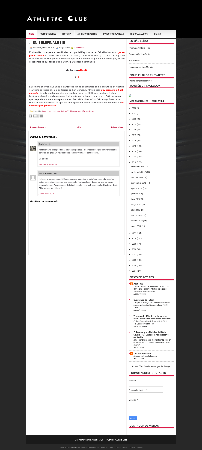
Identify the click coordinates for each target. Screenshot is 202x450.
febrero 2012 (137, 220)
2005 (134, 265)
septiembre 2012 (139, 182)
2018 (134, 129)
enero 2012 (136, 226)
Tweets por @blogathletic (140, 80)
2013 (134, 156)
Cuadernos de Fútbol (144, 299)
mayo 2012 (136, 204)
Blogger (166, 366)
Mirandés (81, 111)
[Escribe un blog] (34, 115)
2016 (134, 140)
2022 (134, 107)
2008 (134, 249)
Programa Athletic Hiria (139, 47)
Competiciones (48, 33)
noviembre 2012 (138, 171)
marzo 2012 (137, 215)
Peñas (157, 33)
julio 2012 (135, 193)
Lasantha (103, 447)
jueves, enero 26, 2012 (47, 193)
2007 (134, 254)
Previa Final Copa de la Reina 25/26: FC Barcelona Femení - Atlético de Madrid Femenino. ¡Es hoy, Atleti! (151, 289)
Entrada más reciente (38, 127)
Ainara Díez (121, 439)
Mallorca (73, 111)
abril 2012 (136, 209)
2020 (134, 118)
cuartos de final (58, 111)
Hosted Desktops (136, 447)
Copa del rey (46, 111)
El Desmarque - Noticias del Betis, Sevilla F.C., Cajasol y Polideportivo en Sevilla (151, 335)
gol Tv (67, 111)
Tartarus (43, 144)
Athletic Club (97, 439)
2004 (134, 270)
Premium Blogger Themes (118, 447)
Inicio (31, 33)
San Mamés (134, 60)
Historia (66, 33)
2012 (134, 162)
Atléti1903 (138, 283)
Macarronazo (45, 173)
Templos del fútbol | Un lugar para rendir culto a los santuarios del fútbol (152, 317)
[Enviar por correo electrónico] (30, 115)
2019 (134, 124)
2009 (134, 243)
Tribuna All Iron (139, 33)
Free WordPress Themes (77, 447)
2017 (134, 134)
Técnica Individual (142, 353)
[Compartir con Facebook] (41, 115)
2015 (134, 145)
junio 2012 (136, 198)
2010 (134, 238)
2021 (134, 113)
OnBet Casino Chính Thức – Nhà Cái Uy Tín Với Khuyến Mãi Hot (151, 322)
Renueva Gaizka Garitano (140, 54)
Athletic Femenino (87, 33)
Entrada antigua (117, 127)
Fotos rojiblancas (113, 33)
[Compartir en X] (37, 115)
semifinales (90, 111)
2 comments (79, 48)
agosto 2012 (137, 188)
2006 (134, 259)
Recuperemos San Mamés (141, 66)
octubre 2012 (137, 177)
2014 (134, 151)
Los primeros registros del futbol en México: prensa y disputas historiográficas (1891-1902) (152, 305)
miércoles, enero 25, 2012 (49, 164)
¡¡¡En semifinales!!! (47, 43)
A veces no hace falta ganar (145, 355)
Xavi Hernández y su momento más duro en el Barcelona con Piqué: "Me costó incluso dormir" (152, 342)
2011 (134, 232)
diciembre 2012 (138, 166)
